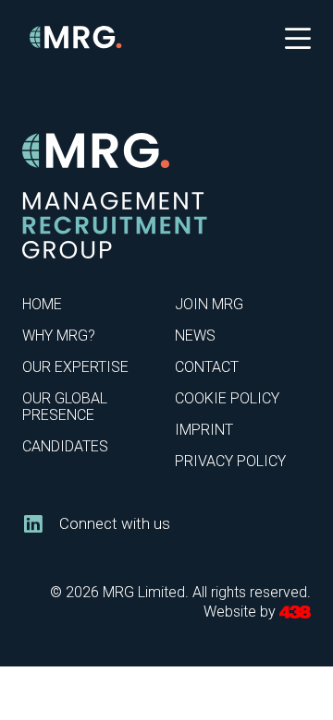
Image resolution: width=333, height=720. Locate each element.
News (195, 335)
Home (42, 304)
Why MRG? (58, 335)
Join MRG (209, 304)
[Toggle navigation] (298, 37)
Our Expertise (75, 367)
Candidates (65, 446)
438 (295, 612)
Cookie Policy (227, 398)
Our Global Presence (64, 407)
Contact (207, 367)
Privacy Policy (230, 461)
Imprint (204, 429)
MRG (76, 37)
